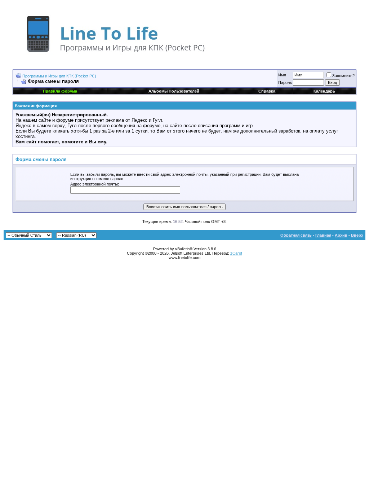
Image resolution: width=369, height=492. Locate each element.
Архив (341, 235)
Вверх (357, 235)
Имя (282, 75)
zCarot (236, 253)
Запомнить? (343, 75)
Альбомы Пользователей (173, 91)
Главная (323, 235)
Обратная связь (296, 235)
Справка (266, 91)
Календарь (324, 91)
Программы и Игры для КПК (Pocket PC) (59, 76)
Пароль (285, 82)
